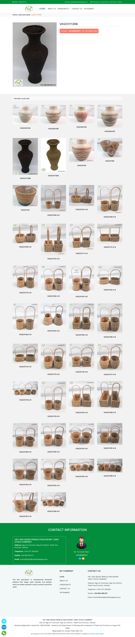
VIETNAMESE (89, 9)
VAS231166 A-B (53, 215)
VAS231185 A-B (82, 335)
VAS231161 (25, 210)
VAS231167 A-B (82, 209)
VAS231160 (109, 161)
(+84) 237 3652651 (31, 551)
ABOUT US (52, 9)
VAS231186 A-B (110, 337)
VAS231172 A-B (110, 247)
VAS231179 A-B (53, 416)
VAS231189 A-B (25, 452)
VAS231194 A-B (53, 485)
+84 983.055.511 (27, 555)
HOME (42, 8)
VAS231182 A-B (110, 290)
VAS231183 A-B (25, 334)
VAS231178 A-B (25, 400)
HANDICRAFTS (63, 9)
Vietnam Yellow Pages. (97, 634)
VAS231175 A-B (53, 374)
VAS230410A (25, 128)
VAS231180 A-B (53, 296)
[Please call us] (2, 633)
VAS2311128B (25, 178)
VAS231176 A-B (82, 372)
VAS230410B (53, 129)
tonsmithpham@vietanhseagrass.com (34, 559)
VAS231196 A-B (110, 476)
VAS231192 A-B (110, 448)
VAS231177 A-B (110, 374)
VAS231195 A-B (82, 476)
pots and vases (24, 15)
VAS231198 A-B (53, 511)
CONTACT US (77, 9)
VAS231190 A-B (53, 452)
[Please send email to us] (2, 621)
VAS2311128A (53, 176)
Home (15, 15)
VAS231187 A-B (82, 413)
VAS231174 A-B (25, 367)
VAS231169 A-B (25, 247)
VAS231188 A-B (110, 412)
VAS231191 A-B (82, 449)
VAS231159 (81, 165)
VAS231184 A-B (53, 331)
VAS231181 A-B (82, 296)
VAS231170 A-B (53, 259)
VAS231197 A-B (25, 516)
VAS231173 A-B (25, 293)
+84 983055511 (74, 31)
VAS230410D (110, 131)
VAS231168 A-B (110, 217)
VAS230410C (81, 127)
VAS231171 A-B (82, 253)
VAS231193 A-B (25, 485)
